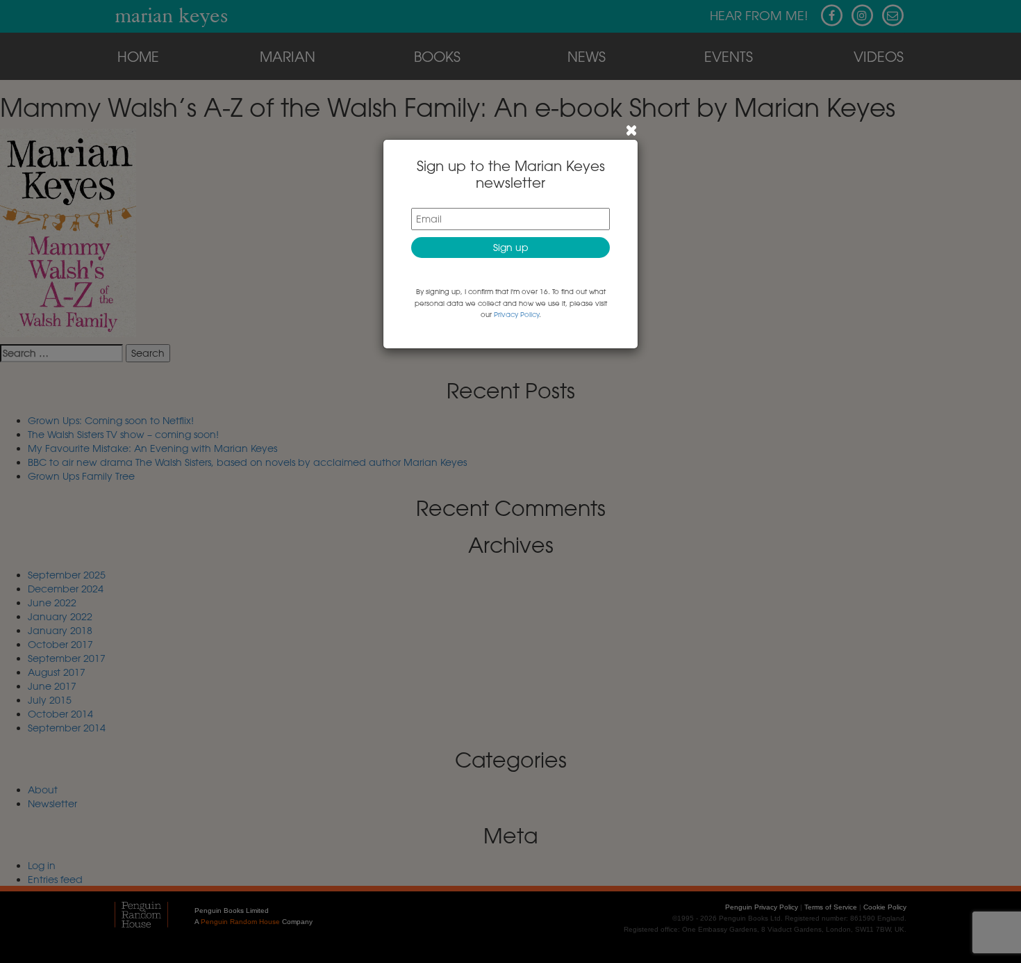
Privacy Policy (516, 314)
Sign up (511, 247)
